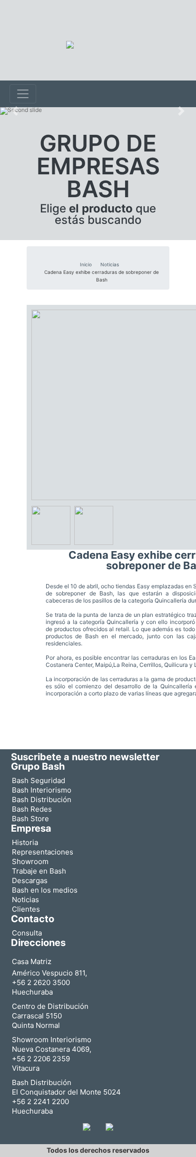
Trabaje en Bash (39, 870)
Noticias (109, 264)
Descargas (30, 880)
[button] (14, 111)
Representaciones (42, 851)
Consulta (27, 932)
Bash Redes (32, 809)
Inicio (86, 264)
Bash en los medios (45, 890)
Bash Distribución (41, 799)
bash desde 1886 (39, 25)
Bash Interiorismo (41, 790)
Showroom (30, 861)
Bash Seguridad (38, 780)
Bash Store (30, 818)
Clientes (26, 909)
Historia (25, 842)
